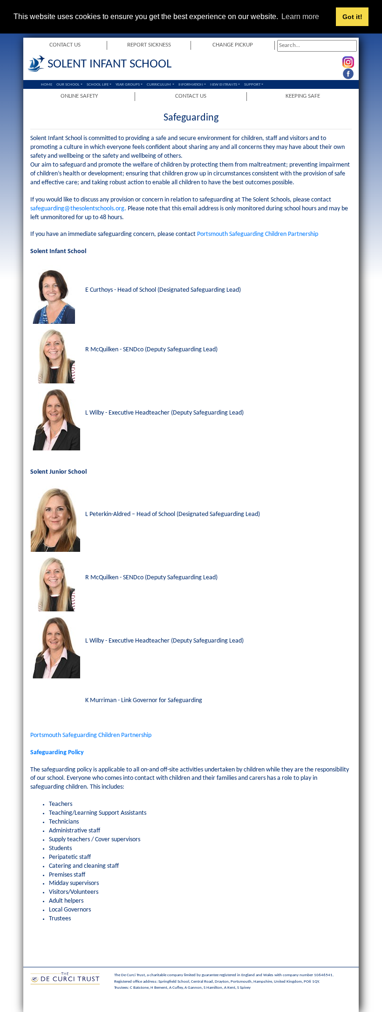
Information (190, 84)
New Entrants (223, 84)
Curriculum (159, 84)
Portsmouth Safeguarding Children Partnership (258, 234)
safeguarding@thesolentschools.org (77, 209)
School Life (98, 84)
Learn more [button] (300, 16)
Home (46, 84)
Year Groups (128, 84)
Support (252, 84)
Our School (68, 84)
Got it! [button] (352, 16)
